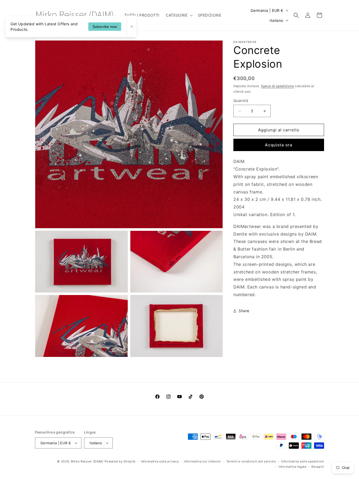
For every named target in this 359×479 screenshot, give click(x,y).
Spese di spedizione (277, 86)
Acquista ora (279, 144)
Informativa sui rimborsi (202, 461)
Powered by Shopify (120, 461)
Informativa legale (292, 466)
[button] (178, 15)
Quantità (240, 100)
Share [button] (244, 310)
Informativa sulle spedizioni (302, 461)
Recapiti (317, 466)
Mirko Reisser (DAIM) (87, 461)
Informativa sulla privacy (160, 461)
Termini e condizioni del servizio (251, 461)
